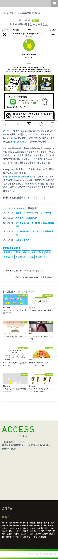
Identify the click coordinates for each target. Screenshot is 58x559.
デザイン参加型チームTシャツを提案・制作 (33, 277)
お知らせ (20, 208)
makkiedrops (43, 257)
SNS (48, 252)
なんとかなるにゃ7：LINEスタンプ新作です (24, 271)
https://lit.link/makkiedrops (17, 176)
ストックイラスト (23, 240)
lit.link (27, 252)
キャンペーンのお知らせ (26, 218)
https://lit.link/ (18, 142)
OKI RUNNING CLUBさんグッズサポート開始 (35, 233)
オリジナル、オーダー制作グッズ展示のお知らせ (35, 224)
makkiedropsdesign (26, 257)
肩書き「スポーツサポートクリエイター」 (34, 213)
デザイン (8, 208)
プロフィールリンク (13, 252)
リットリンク (38, 252)
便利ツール (10, 257)
